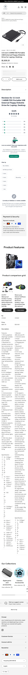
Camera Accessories (19, 582)
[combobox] (14, 13)
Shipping (4, 63)
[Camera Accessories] (19, 573)
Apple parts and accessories (7, 583)
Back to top (14, 609)
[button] (22, 7)
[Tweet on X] (6, 66)
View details (7, 310)
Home (3, 18)
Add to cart (19, 79)
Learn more (21, 1)
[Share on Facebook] (10, 66)
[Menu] (25, 7)
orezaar (3, 50)
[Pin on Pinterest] (13, 66)
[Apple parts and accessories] (7, 573)
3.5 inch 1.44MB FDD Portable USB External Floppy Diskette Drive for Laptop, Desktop (12, 20)
